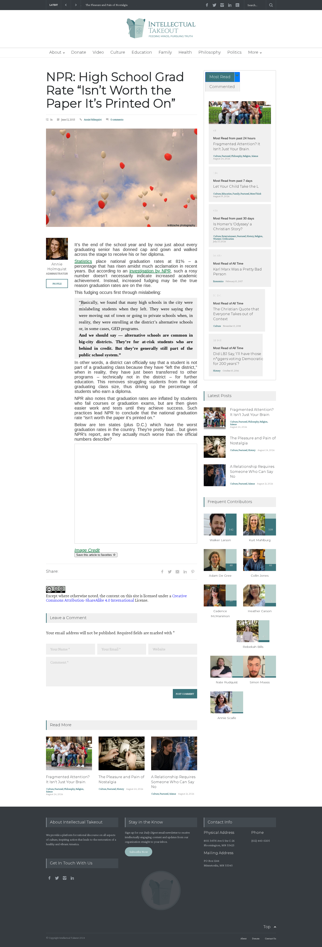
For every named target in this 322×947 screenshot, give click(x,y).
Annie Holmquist (93, 119)
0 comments (117, 119)
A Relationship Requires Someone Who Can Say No (173, 782)
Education (142, 52)
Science (49, 791)
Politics (234, 52)
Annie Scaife (227, 718)
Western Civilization (223, 238)
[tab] (222, 77)
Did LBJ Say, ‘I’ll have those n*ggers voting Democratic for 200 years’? (238, 359)
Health (185, 52)
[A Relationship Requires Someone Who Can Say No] (174, 753)
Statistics (83, 261)
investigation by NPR (150, 271)
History (120, 788)
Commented (222, 86)
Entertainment (229, 236)
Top (267, 926)
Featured (59, 788)
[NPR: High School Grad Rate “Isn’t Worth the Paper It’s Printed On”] (121, 178)
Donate (78, 52)
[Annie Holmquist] (57, 249)
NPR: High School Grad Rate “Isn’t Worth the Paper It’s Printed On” (115, 90)
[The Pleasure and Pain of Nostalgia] (122, 753)
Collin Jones (260, 575)
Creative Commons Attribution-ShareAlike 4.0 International (116, 597)
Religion (79, 788)
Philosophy (209, 52)
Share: (52, 571)
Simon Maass (260, 682)
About (55, 52)
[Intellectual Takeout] (161, 31)
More (253, 52)
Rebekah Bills (253, 646)
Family (165, 52)
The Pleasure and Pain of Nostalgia (105, 5)
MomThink (255, 193)
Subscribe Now (138, 851)
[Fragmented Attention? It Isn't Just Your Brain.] (69, 753)
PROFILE (57, 283)
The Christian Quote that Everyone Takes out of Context (236, 314)
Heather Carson (260, 611)
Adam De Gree (220, 575)
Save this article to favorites (94, 555)
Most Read (219, 76)
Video (98, 52)
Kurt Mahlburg (260, 540)
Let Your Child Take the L (236, 186)
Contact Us (270, 938)
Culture (117, 52)
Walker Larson (220, 540)
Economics (218, 281)
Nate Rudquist (227, 682)
